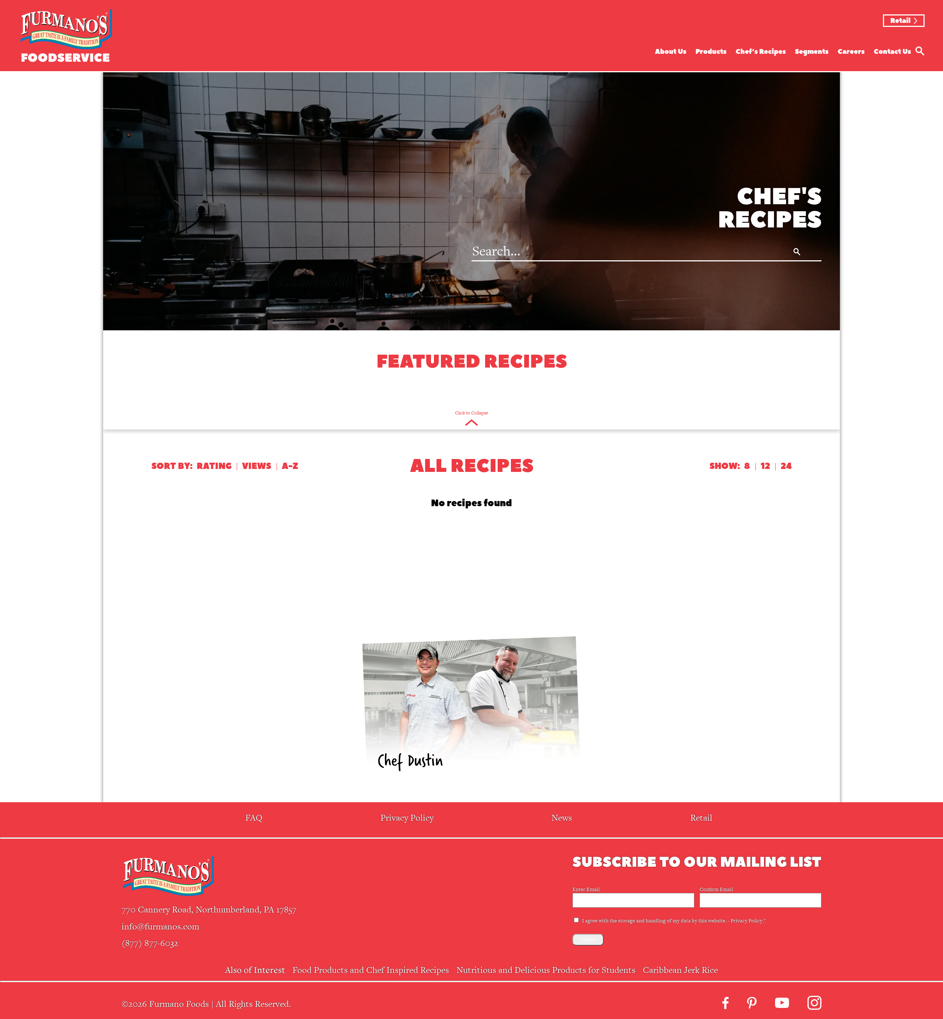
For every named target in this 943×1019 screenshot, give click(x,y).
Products (710, 51)
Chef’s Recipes (761, 51)
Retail (900, 20)
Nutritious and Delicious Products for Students (545, 970)
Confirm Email (716, 889)
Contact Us (892, 51)
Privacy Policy (407, 817)
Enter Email (586, 889)
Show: (724, 466)
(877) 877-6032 (150, 943)
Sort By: (172, 466)
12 (765, 466)
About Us (670, 51)
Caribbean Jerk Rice (680, 970)
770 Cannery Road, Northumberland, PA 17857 (209, 909)
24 (786, 466)
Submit (588, 939)
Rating (214, 466)
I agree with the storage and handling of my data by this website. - (673, 920)
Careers (851, 51)
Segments (811, 51)
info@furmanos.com (160, 926)
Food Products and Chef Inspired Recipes (370, 970)
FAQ (253, 817)
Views (256, 466)
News (561, 817)
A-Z (290, 466)
